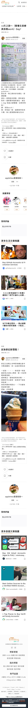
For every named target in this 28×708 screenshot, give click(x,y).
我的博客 (17, 669)
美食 (19, 135)
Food (9, 689)
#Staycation (11, 680)
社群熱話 (20, 6)
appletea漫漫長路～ (13, 37)
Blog (14, 689)
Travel (13, 687)
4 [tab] (17, 12)
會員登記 (24, 2)
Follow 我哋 (12, 142)
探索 (4, 655)
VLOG (8, 655)
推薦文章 (14, 655)
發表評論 (6, 226)
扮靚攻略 (8, 137)
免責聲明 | (11, 691)
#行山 (9, 677)
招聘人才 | (11, 693)
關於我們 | (4, 691)
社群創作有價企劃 (8, 6)
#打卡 (13, 677)
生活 (2, 22)
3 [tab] (15, 12)
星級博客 (21, 655)
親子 (23, 135)
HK (18, 687)
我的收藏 (21, 666)
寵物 (3, 137)
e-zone (18, 689)
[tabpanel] (14, 10)
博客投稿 (17, 658)
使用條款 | (17, 691)
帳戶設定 (13, 666)
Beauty (22, 687)
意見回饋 (10, 658)
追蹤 (23, 38)
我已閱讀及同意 (14, 705)
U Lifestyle (7, 687)
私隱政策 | (23, 691)
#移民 (19, 680)
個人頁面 (6, 666)
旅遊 (15, 135)
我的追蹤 (10, 669)
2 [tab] (13, 12)
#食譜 (18, 677)
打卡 (11, 135)
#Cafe (23, 677)
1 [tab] (10, 12)
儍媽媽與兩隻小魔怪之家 (7, 206)
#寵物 (4, 677)
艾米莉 (17, 206)
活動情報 (15, 137)
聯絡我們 (17, 693)
